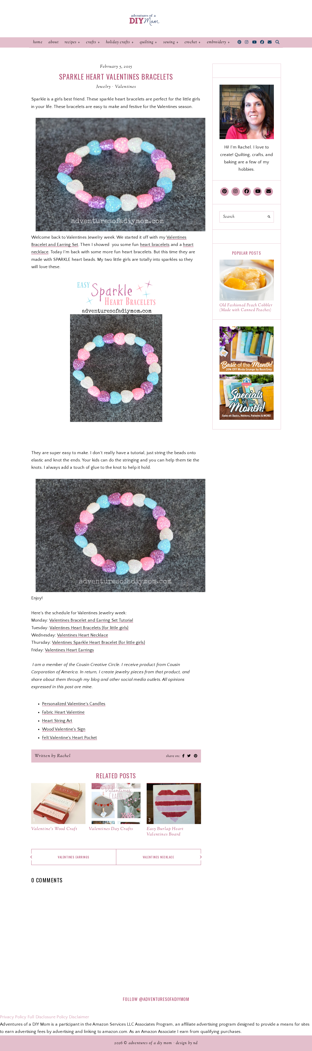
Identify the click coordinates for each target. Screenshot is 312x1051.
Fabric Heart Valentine (63, 712)
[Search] (269, 216)
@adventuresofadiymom (164, 999)
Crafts (91, 42)
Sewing (169, 42)
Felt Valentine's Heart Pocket (69, 737)
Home (37, 42)
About (53, 42)
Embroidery (216, 42)
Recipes (71, 42)
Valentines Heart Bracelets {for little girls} (89, 627)
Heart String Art (57, 720)
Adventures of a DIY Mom (150, 1043)
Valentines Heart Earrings (69, 650)
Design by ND (187, 1043)
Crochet (191, 42)
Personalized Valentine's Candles (74, 703)
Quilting (147, 42)
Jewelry (103, 87)
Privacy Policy (13, 1017)
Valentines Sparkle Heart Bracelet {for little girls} (98, 642)
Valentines (125, 87)
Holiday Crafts (118, 42)
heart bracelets (155, 244)
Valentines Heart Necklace (82, 635)
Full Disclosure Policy (48, 1017)
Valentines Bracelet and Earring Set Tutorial (91, 620)
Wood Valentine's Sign (63, 729)
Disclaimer (79, 1017)
